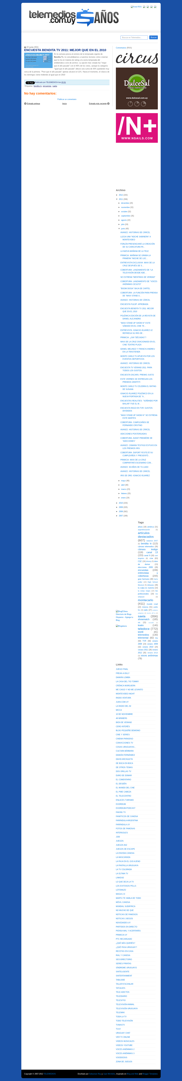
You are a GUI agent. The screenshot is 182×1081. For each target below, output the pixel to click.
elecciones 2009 (145, 567)
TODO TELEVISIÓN (124, 1021)
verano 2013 (152, 653)
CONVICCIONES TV (124, 743)
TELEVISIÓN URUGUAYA (127, 1008)
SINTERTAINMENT (124, 976)
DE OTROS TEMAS (124, 767)
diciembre (125, 203)
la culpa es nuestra (146, 588)
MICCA (119, 710)
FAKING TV (121, 812)
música (145, 607)
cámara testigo (148, 549)
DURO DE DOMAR (124, 775)
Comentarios (121, 48)
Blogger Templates (150, 1074)
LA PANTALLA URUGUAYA (127, 865)
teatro (141, 625)
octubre (124, 211)
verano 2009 (152, 644)
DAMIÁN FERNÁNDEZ (125, 755)
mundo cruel (152, 604)
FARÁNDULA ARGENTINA (127, 820)
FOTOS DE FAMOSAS (125, 828)
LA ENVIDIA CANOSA (125, 853)
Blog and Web (132, 1074)
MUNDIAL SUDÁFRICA (125, 906)
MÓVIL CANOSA (123, 902)
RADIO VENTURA (123, 698)
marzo (124, 489)
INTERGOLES (122, 833)
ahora (140, 527)
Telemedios (110, 38)
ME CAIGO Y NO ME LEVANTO (129, 690)
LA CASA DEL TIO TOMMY (127, 681)
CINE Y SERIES (123, 735)
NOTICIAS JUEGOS (124, 918)
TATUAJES (120, 988)
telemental (143, 638)
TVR (144, 641)
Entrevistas (61, 38)
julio (123, 224)
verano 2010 (147, 647)
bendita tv (38, 86)
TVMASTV (120, 1025)
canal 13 (152, 552)
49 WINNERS (121, 718)
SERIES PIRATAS (123, 963)
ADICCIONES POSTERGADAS (133, 434)
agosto (124, 220)
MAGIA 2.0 (120, 894)
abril (123, 485)
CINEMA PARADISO (124, 739)
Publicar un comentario (66, 99)
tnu (156, 638)
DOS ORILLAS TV (123, 771)
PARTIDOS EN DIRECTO (126, 927)
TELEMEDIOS (50, 1074)
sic (139, 622)
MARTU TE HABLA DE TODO (128, 898)
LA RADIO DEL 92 (123, 706)
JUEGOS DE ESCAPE (125, 849)
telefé (140, 632)
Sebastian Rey (95, 1074)
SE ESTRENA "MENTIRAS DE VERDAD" (137, 277)
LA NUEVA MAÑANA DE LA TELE (134, 251)
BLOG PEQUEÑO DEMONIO (128, 730)
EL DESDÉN (121, 784)
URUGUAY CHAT (123, 1033)
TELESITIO (121, 1000)
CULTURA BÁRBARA (125, 751)
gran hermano (143, 579)
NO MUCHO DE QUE (125, 910)
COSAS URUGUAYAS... (126, 747)
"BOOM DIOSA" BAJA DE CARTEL (135, 288)
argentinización (144, 530)
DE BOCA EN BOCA (124, 763)
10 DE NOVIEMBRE (124, 714)
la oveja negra (144, 591)
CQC (140, 561)
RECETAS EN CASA (124, 951)
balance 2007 (152, 541)
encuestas (47, 86)
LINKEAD (120, 878)
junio (123, 229)
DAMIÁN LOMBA (123, 677)
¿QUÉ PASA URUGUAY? (126, 947)
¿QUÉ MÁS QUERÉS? (125, 943)
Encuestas (92, 38)
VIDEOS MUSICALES (125, 1041)
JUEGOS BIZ (121, 845)
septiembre (126, 216)
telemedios (143, 635)
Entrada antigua (33, 103)
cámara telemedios (146, 546)
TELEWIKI (120, 1012)
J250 (118, 837)
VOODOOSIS (121, 1057)
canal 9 (147, 555)
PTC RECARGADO (124, 939)
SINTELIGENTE (122, 972)
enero (123, 498)
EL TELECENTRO (123, 796)
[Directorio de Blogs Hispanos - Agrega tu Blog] (126, 620)
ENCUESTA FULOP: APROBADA (134, 304)
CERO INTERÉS (123, 726)
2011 (121, 199)
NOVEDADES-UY (123, 923)
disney (148, 561)
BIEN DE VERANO (124, 722)
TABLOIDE (120, 980)
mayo (123, 481)
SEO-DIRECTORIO (124, 959)
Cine (80, 38)
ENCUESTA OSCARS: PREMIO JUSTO (137, 375)
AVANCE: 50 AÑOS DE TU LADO (134, 467)
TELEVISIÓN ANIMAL (125, 1004)
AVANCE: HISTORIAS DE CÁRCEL (135, 232)
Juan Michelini (109, 1074)
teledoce (144, 628)
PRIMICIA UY (121, 935)
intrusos (150, 585)
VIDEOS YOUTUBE (124, 1045)
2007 (121, 516)
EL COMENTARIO (123, 780)
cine (151, 558)
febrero (124, 493)
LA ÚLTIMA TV (122, 873)
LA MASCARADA (123, 857)
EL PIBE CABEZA (123, 792)
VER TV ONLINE (123, 1037)
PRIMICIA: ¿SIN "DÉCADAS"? (133, 337)
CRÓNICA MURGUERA (125, 686)
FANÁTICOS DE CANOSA (127, 816)
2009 (121, 507)
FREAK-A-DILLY (123, 673)
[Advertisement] (137, 164)
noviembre (125, 207)
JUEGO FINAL (122, 669)
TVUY (118, 1029)
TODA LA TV (121, 1017)
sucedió (151, 622)
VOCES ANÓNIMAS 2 (125, 1049)
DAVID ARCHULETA (124, 759)
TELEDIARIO (121, 996)
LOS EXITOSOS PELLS (126, 886)
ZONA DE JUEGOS (124, 1062)
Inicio (64, 103)
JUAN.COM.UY (122, 702)
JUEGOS (120, 841)
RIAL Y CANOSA (123, 955)
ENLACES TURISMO (125, 800)
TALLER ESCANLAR (124, 984)
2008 (121, 511)
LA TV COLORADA (124, 869)
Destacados (35, 38)
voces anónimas (149, 655)
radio (146, 610)
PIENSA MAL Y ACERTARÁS (128, 931)
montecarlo (145, 600)
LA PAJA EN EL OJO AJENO (128, 861)
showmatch (143, 619)
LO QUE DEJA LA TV (125, 882)
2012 (121, 195)
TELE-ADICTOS (122, 992)
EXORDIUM (121, 804)
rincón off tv (151, 613)
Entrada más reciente (98, 103)
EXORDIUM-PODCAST (125, 808)
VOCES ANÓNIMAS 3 (125, 1053)
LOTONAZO (121, 890)
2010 (121, 503)
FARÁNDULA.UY (123, 825)
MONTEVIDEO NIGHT (125, 694)
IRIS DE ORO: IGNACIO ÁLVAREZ (135, 475)
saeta (54, 86)
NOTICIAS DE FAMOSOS (127, 914)
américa (150, 527)
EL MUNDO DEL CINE (125, 788)
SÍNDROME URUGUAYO (126, 968)
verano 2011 (143, 650)
